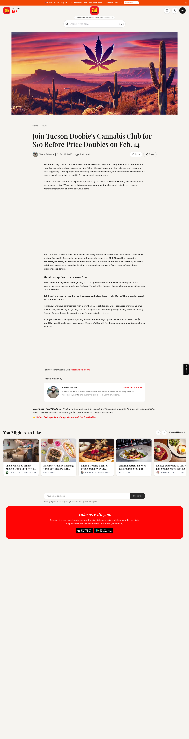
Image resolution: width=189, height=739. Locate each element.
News (44, 126)
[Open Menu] (182, 10)
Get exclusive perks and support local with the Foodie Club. (66, 417)
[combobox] (94, 24)
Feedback (186, 369)
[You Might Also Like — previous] (158, 432)
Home (35, 126)
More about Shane (131, 387)
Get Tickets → (131, 3)
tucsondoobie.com (80, 369)
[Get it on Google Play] (103, 530)
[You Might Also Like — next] (164, 432)
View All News (176, 432)
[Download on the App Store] (84, 530)
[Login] (175, 10)
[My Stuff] (167, 10)
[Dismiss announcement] (186, 3)
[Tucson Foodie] (94, 10)
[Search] (121, 24)
